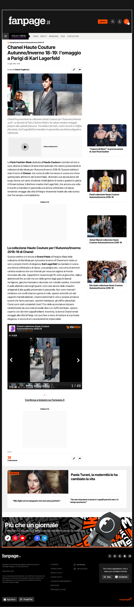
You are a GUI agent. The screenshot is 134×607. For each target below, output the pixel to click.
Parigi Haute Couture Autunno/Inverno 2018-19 (27, 42)
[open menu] (5, 36)
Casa (63, 36)
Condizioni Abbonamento (61, 581)
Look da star (73, 36)
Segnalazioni (56, 569)
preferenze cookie (58, 590)
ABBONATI (103, 21)
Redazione (55, 585)
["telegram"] (44, 538)
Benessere (53, 36)
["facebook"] (37, 538)
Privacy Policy (56, 573)
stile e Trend (19, 36)
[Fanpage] (11, 556)
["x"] (30, 538)
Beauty (44, 36)
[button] (79, 69)
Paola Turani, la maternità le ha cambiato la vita (94, 477)
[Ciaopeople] (125, 600)
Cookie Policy (56, 577)
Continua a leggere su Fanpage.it (45, 400)
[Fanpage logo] (26, 21)
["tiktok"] (8, 538)
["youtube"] (22, 538)
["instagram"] (15, 538)
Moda (35, 36)
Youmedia (54, 564)
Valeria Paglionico (22, 69)
